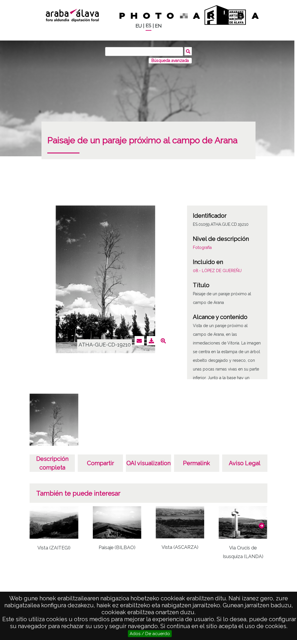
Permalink (196, 463)
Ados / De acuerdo (150, 633)
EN (158, 26)
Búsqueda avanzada (170, 60)
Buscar (188, 51)
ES (148, 25)
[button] (262, 526)
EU (138, 26)
